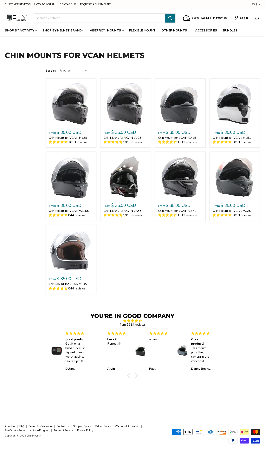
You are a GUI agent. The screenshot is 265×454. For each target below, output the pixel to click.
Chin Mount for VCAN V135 (68, 284)
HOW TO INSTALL (45, 4)
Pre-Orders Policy (15, 430)
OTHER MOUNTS (174, 30)
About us (10, 426)
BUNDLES (230, 30)
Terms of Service (63, 430)
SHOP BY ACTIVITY (20, 30)
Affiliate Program (39, 430)
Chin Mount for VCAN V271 (177, 211)
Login (244, 18)
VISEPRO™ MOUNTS (106, 30)
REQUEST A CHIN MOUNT (95, 4)
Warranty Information (127, 426)
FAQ (21, 426)
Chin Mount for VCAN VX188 (69, 211)
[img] (132, 321)
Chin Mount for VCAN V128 (123, 138)
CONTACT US (68, 4)
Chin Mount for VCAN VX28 (232, 211)
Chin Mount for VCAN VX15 (177, 138)
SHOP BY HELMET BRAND (62, 30)
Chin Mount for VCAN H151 (232, 138)
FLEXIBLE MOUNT (142, 30)
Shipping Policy (82, 426)
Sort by (51, 70)
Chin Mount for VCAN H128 (68, 138)
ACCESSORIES (206, 30)
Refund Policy (103, 426)
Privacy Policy (85, 430)
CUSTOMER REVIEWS (17, 4)
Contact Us (62, 426)
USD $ (253, 4)
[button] (129, 375)
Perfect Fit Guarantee (40, 426)
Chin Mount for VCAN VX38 (123, 211)
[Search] (170, 18)
